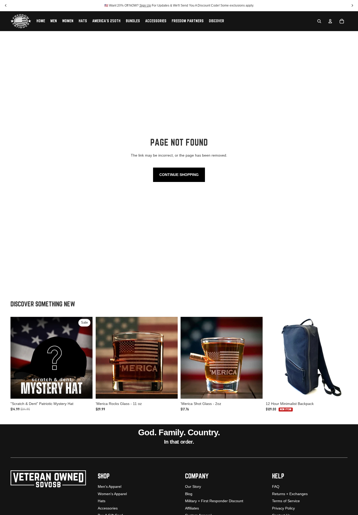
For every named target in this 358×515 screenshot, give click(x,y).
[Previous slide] (103, 358)
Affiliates (192, 508)
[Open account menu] (330, 21)
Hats (101, 501)
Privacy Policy (283, 508)
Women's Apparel (112, 494)
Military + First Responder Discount (214, 501)
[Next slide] (169, 358)
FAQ (275, 486)
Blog (188, 494)
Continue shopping (179, 175)
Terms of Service (286, 501)
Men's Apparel (109, 486)
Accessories (108, 508)
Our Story (193, 486)
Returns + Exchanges (290, 494)
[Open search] (319, 21)
